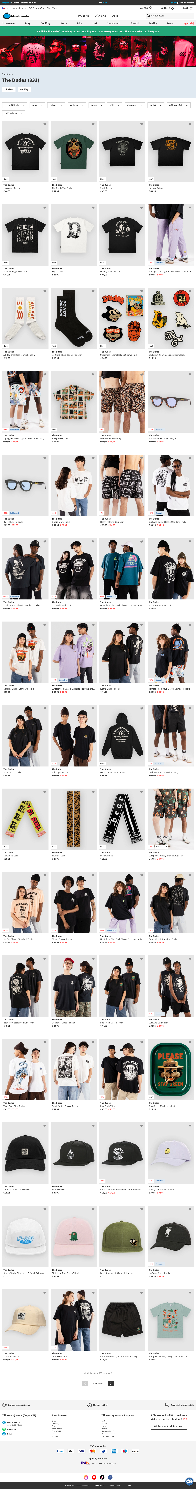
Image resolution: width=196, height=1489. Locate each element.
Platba (103, 1426)
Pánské (83, 15)
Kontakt (104, 1423)
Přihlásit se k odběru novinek (170, 1426)
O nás (54, 1421)
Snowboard (113, 23)
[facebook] (110, 1477)
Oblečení (9, 89)
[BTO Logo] (33, 15)
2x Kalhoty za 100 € (71, 31)
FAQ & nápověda (36, 8)
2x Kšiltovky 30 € (150, 31)
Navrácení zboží (107, 1431)
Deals (170, 23)
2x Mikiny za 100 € (91, 31)
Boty (27, 23)
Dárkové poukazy (108, 1434)
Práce (54, 1426)
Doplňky (45, 23)
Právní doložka (114, 1485)
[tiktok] (102, 1477)
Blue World (52, 8)
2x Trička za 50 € (128, 31)
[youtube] (94, 1477)
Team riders (57, 1428)
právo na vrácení (182, 2)
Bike (79, 23)
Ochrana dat (99, 1485)
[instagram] (86, 1477)
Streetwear (8, 23)
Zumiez (55, 1436)
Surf (94, 23)
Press (54, 1434)
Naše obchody (19, 8)
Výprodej (189, 23)
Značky (153, 23)
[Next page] (111, 1383)
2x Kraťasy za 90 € (110, 31)
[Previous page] (85, 1383)
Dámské (100, 15)
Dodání (104, 1428)
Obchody (55, 1423)
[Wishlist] (46, 123)
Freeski (134, 23)
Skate (63, 23)
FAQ (103, 1421)
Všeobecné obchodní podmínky (77, 1485)
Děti (115, 15)
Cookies (128, 1485)
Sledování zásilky (108, 1436)
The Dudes (7, 74)
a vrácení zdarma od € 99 (19, 2)
